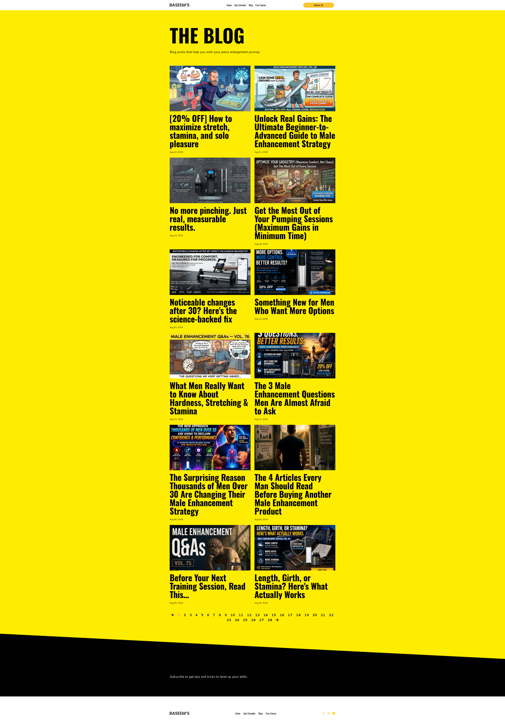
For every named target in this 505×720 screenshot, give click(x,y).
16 (282, 615)
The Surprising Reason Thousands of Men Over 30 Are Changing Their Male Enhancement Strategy (209, 494)
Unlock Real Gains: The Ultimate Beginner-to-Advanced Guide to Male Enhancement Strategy (294, 131)
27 (261, 620)
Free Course (260, 5)
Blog (251, 5)
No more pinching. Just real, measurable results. (208, 218)
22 (331, 615)
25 (245, 620)
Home (229, 5)
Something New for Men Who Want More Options (294, 306)
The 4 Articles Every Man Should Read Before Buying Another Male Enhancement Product (293, 494)
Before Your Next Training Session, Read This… (208, 585)
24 (237, 620)
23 (229, 620)
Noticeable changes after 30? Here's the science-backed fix (203, 310)
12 (249, 615)
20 (314, 615)
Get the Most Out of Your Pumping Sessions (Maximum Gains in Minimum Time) (293, 223)
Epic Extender (240, 5)
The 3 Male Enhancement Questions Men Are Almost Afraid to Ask (294, 398)
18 (298, 615)
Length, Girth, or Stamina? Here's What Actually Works (291, 585)
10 (232, 615)
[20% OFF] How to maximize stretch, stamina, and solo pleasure (201, 131)
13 (257, 615)
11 (241, 615)
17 (290, 615)
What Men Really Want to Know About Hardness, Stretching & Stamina (209, 398)
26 (253, 620)
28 (269, 620)
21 (323, 615)
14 (265, 615)
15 (273, 615)
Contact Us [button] (318, 5)
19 (306, 615)
